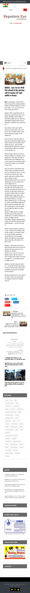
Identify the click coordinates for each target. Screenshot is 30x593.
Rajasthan (8, 441)
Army (7, 400)
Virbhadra (17, 453)
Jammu (7, 423)
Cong (17, 403)
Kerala (21, 423)
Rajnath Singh (17, 441)
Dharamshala (9, 415)
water (7, 456)
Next (15, 322)
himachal (8, 421)
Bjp (11, 400)
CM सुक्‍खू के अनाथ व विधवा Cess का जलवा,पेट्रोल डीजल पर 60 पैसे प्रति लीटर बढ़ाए (15, 358)
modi (21, 426)
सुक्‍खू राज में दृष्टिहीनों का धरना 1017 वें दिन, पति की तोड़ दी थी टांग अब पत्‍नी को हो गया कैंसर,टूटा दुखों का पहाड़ (15, 496)
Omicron (8, 432)
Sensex (21, 444)
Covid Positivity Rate (11, 412)
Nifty (17, 429)
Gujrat (16, 418)
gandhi (17, 415)
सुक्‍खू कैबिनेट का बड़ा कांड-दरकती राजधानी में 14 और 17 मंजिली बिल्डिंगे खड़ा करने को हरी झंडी (18, 315)
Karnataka (14, 423)
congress (8, 406)
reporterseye (13, 444)
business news (9, 403)
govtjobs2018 (9, 418)
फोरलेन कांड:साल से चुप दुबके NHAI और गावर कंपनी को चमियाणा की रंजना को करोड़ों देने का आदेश (14, 384)
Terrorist (15, 450)
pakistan (8, 438)
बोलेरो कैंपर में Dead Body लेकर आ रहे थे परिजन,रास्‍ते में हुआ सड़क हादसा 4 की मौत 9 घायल (14, 364)
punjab (14, 438)
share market (14, 447)
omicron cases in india (11, 435)
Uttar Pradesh (9, 453)
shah (7, 447)
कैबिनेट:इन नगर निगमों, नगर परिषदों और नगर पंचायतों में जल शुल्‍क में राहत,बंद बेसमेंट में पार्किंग (11, 325)
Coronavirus (16, 406)
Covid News (20, 409)
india (14, 421)
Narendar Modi (9, 429)
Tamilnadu (8, 450)
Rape (7, 444)
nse (21, 429)
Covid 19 (13, 409)
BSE (15, 400)
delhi (19, 412)
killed (7, 426)
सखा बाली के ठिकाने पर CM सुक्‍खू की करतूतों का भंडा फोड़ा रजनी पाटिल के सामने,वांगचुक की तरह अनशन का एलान (14, 491)
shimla (21, 447)
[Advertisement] (15, 45)
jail (18, 421)
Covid (7, 409)
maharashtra (14, 426)
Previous (15, 311)
